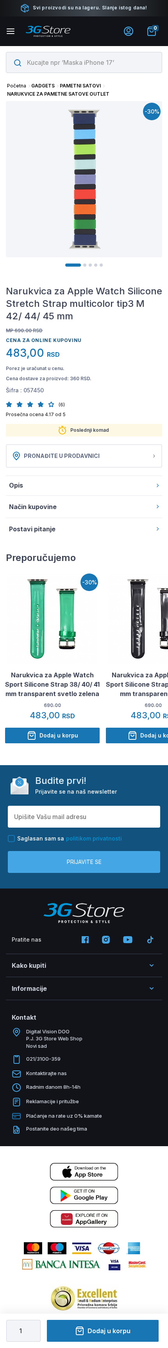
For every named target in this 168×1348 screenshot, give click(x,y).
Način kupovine (33, 507)
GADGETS (43, 86)
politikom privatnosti (94, 838)
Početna (16, 86)
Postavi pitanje (32, 529)
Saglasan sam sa (69, 838)
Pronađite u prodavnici (62, 455)
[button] (11, 404)
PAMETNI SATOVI (80, 86)
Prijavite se (84, 861)
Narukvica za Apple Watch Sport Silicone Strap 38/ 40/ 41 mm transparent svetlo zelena (52, 684)
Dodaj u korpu (109, 1331)
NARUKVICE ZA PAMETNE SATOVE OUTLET (58, 94)
